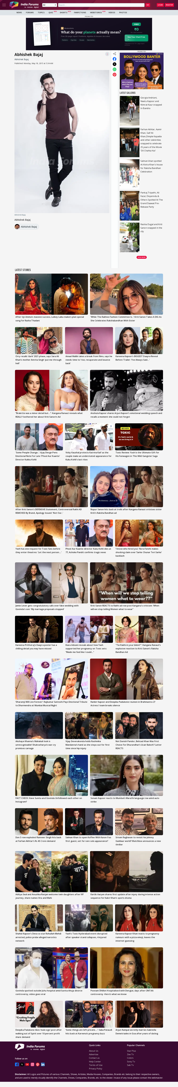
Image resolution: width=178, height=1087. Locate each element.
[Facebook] (17, 1064)
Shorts (63, 12)
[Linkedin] (43, 1064)
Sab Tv (130, 1065)
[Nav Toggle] (4, 5)
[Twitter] (22, 1064)
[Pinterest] (37, 1064)
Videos (112, 12)
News (19, 12)
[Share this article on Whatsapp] (114, 69)
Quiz (51, 12)
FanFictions (80, 12)
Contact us (94, 1057)
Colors (130, 1057)
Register (169, 5)
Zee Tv (130, 1054)
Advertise (93, 1054)
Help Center (95, 1061)
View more (142, 257)
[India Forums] (24, 5)
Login (160, 5)
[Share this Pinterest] (114, 74)
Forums (30, 12)
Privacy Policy (95, 1068)
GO (148, 5)
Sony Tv (131, 1061)
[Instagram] (32, 1064)
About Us (93, 1050)
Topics (41, 12)
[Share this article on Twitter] (114, 64)
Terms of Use (95, 1065)
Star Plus (131, 1050)
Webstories (96, 12)
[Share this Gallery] (114, 54)
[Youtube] (27, 1064)
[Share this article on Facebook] (114, 59)
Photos (123, 12)
